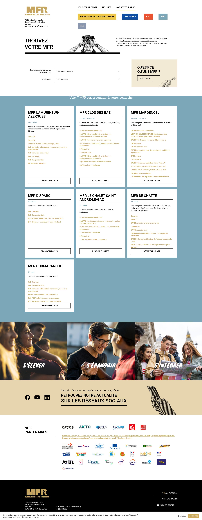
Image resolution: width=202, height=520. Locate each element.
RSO (148, 16)
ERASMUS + (130, 16)
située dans (46, 79)
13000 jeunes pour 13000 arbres (97, 16)
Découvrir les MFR (88, 7)
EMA (163, 16)
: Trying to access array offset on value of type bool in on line (118, 437)
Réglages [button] (182, 516)
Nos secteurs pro (125, 7)
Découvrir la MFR (49, 181)
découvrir (145, 78)
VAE (82, 25)
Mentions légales (169, 499)
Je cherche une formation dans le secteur (40, 71)
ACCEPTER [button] (193, 516)
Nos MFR (106, 7)
